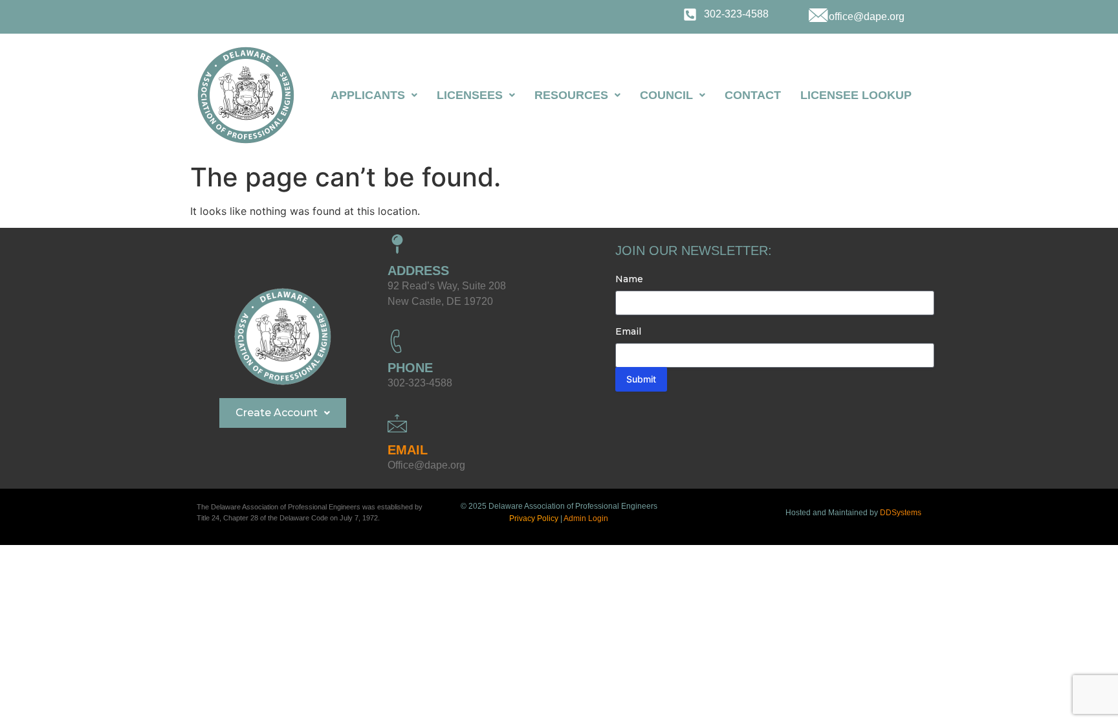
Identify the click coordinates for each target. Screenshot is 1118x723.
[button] (374, 95)
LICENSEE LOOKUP (856, 95)
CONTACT (753, 95)
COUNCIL (666, 95)
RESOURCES (571, 95)
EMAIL (408, 450)
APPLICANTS (368, 95)
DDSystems (900, 512)
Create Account (277, 412)
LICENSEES (470, 95)
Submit (641, 378)
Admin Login (586, 518)
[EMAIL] (397, 423)
